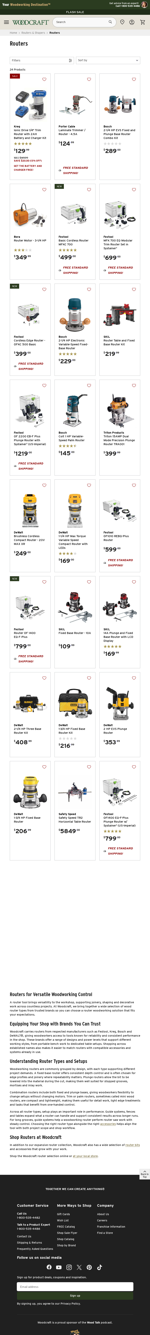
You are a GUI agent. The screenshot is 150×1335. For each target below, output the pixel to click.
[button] (108, 60)
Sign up (75, 1295)
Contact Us (24, 1236)
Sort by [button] (82, 60)
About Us (103, 1214)
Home (13, 32)
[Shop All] (6, 22)
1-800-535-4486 (28, 1229)
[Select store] (122, 22)
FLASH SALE (75, 12)
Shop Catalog (65, 1239)
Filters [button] (16, 60)
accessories (108, 1124)
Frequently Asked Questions (35, 1248)
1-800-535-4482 (28, 1217)
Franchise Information (111, 1226)
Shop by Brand (66, 1245)
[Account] (132, 22)
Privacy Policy (70, 1303)
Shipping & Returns (29, 1242)
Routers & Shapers (33, 32)
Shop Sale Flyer (67, 1232)
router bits (132, 1145)
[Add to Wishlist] (44, 79)
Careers (102, 1220)
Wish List (63, 1220)
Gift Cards (63, 1214)
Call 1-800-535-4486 (128, 6)
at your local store (85, 1156)
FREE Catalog (66, 1226)
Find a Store (105, 1232)
